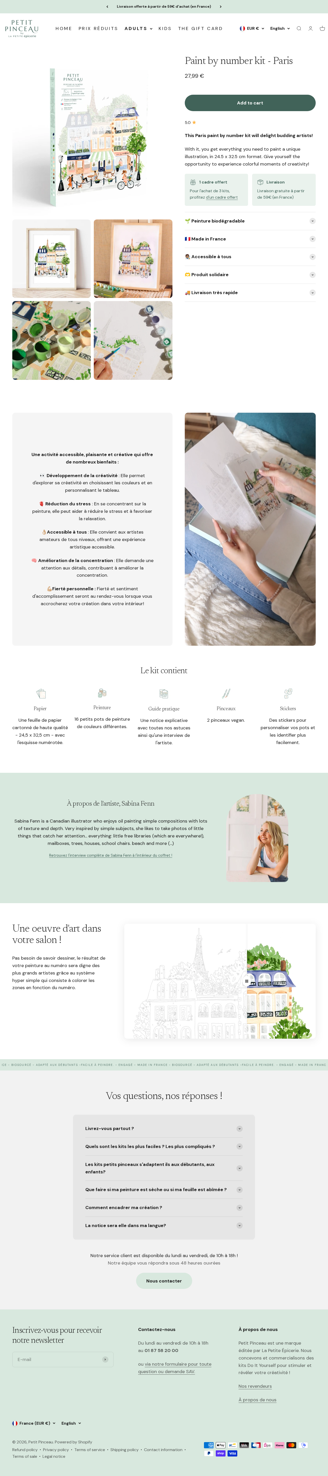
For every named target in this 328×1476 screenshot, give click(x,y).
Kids (165, 28)
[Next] (221, 7)
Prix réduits (98, 28)
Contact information (163, 1449)
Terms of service (89, 1449)
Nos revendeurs (255, 1386)
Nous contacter (164, 1281)
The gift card (200, 28)
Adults (136, 28)
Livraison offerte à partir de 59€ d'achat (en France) (164, 6)
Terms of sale (24, 1456)
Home (64, 28)
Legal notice (54, 1456)
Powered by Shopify (73, 1442)
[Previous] (107, 7)
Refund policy (25, 1449)
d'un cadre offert (222, 197)
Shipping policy (124, 1449)
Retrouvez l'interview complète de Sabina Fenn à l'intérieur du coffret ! (110, 855)
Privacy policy (56, 1449)
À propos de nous (257, 1400)
